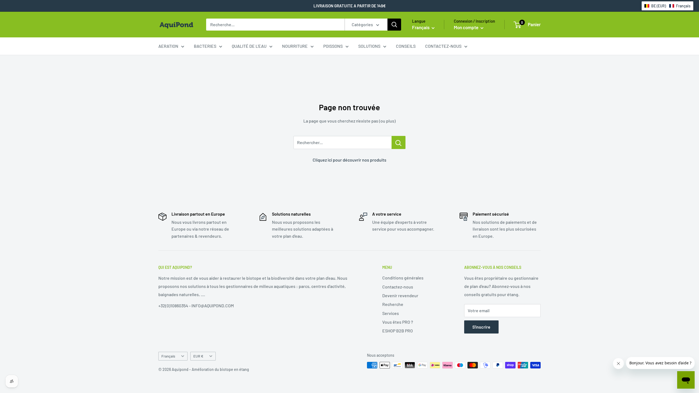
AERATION (168, 46)
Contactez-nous (397, 286)
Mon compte (466, 27)
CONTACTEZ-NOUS (443, 46)
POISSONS (333, 46)
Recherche (392, 304)
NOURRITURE (295, 46)
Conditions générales (402, 277)
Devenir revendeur (400, 295)
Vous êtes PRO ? (397, 321)
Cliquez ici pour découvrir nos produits (349, 159)
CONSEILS (406, 46)
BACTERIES (205, 46)
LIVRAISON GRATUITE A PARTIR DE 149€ (349, 5)
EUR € (198, 356)
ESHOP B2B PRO (397, 330)
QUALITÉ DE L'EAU (249, 46)
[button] (667, 5)
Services (390, 313)
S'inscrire (481, 326)
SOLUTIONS (369, 46)
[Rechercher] (394, 25)
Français (168, 356)
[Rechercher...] (398, 142)
